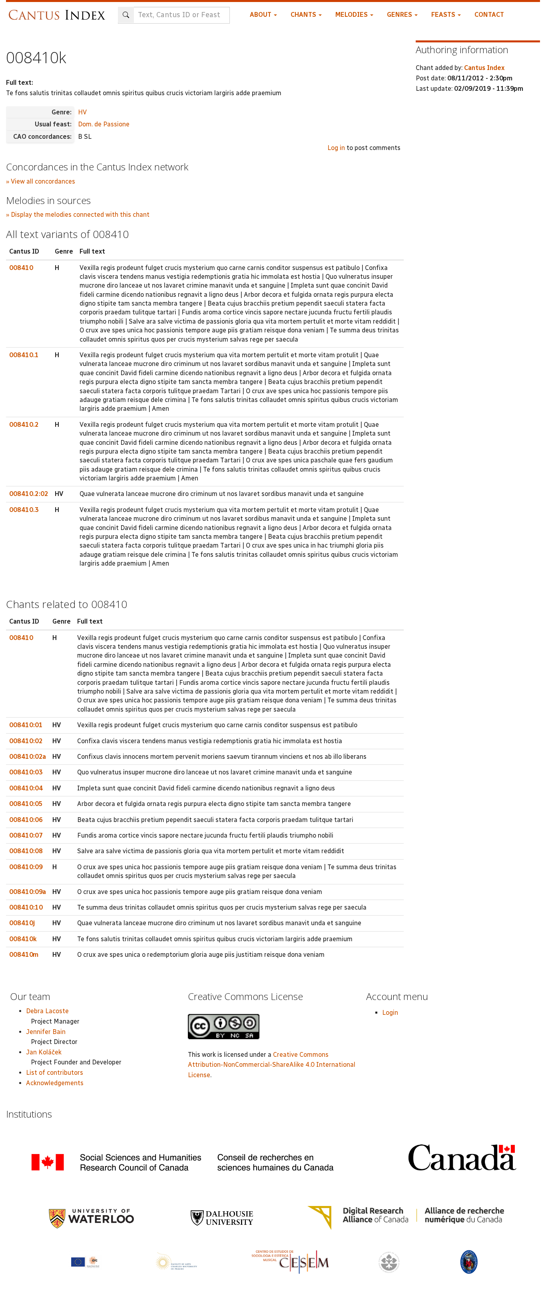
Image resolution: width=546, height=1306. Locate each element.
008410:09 (26, 867)
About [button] (261, 14)
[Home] (59, 11)
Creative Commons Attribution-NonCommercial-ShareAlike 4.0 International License (271, 1065)
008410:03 (26, 772)
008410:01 (26, 725)
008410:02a (27, 756)
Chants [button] (304, 14)
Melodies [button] (352, 14)
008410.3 (24, 510)
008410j (22, 923)
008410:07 (26, 835)
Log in (336, 148)
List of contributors (54, 1072)
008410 (21, 268)
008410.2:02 (28, 494)
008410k (23, 939)
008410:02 (26, 741)
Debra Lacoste (47, 1011)
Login (390, 1012)
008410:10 (26, 907)
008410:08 (26, 851)
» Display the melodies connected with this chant (77, 214)
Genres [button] (400, 14)
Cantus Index (484, 68)
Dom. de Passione (104, 124)
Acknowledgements (55, 1083)
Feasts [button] (444, 14)
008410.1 (24, 355)
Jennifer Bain (46, 1032)
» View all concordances (40, 181)
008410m (23, 954)
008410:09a (27, 892)
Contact (489, 14)
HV (82, 112)
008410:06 (26, 820)
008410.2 (24, 424)
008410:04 (26, 788)
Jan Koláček (44, 1052)
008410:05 (26, 804)
